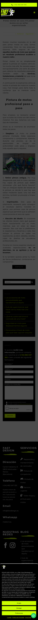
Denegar (19, 608)
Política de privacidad (18, 617)
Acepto (19, 603)
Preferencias (19, 613)
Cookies (9, 617)
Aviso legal (28, 617)
